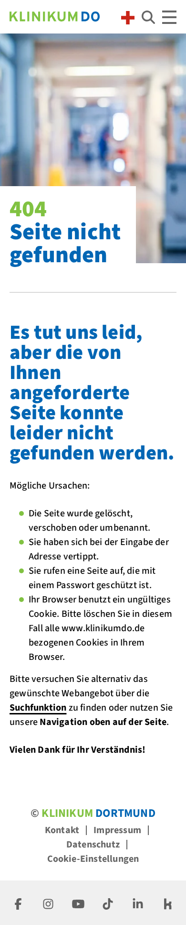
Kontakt (62, 830)
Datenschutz (93, 844)
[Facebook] (18, 902)
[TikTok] (108, 902)
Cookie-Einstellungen (93, 859)
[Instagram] (48, 902)
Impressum (117, 830)
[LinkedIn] (138, 902)
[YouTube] (78, 902)
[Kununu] (168, 902)
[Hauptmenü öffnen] (169, 17)
